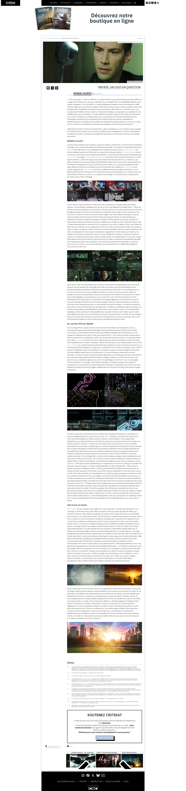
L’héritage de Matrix (138, 42)
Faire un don (104, 738)
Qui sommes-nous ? (66, 781)
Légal (126, 781)
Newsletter (96, 781)
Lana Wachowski (52, 746)
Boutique (126, 3)
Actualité (65, 3)
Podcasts (113, 3)
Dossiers (78, 3)
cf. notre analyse (129, 152)
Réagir (71, 746)
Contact (83, 781)
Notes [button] (70, 662)
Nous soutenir (113, 781)
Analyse (58, 38)
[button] (81, 104)
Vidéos (102, 3)
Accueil (53, 3)
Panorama (91, 3)
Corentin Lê (56, 747)
